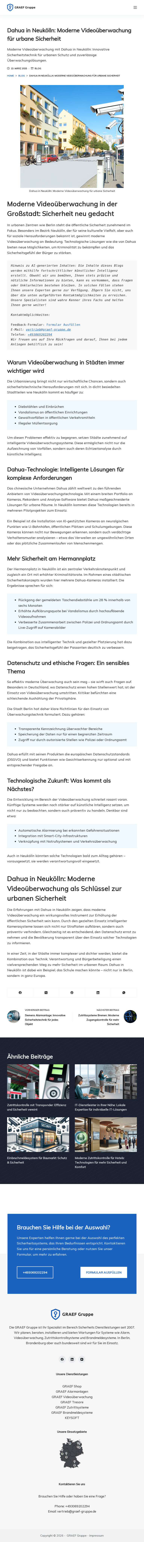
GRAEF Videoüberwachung (72, 1397)
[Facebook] (20, 993)
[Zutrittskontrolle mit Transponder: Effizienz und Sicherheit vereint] (38, 1081)
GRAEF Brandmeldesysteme (72, 1412)
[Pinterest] (72, 993)
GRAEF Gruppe (77, 1535)
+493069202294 (40, 334)
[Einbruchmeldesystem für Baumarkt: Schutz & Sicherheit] (38, 1134)
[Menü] (135, 7)
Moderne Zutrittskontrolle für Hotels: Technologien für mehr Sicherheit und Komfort (101, 1162)
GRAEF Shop (72, 1386)
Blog (38, 68)
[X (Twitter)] (46, 993)
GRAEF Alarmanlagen (72, 1391)
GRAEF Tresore (72, 1402)
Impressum (96, 1535)
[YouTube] (82, 1359)
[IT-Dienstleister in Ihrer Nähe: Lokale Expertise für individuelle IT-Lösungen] (106, 1081)
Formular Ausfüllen (63, 324)
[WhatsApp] (124, 993)
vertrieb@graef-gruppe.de (48, 329)
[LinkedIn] (98, 993)
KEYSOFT (72, 1418)
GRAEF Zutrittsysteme (72, 1407)
